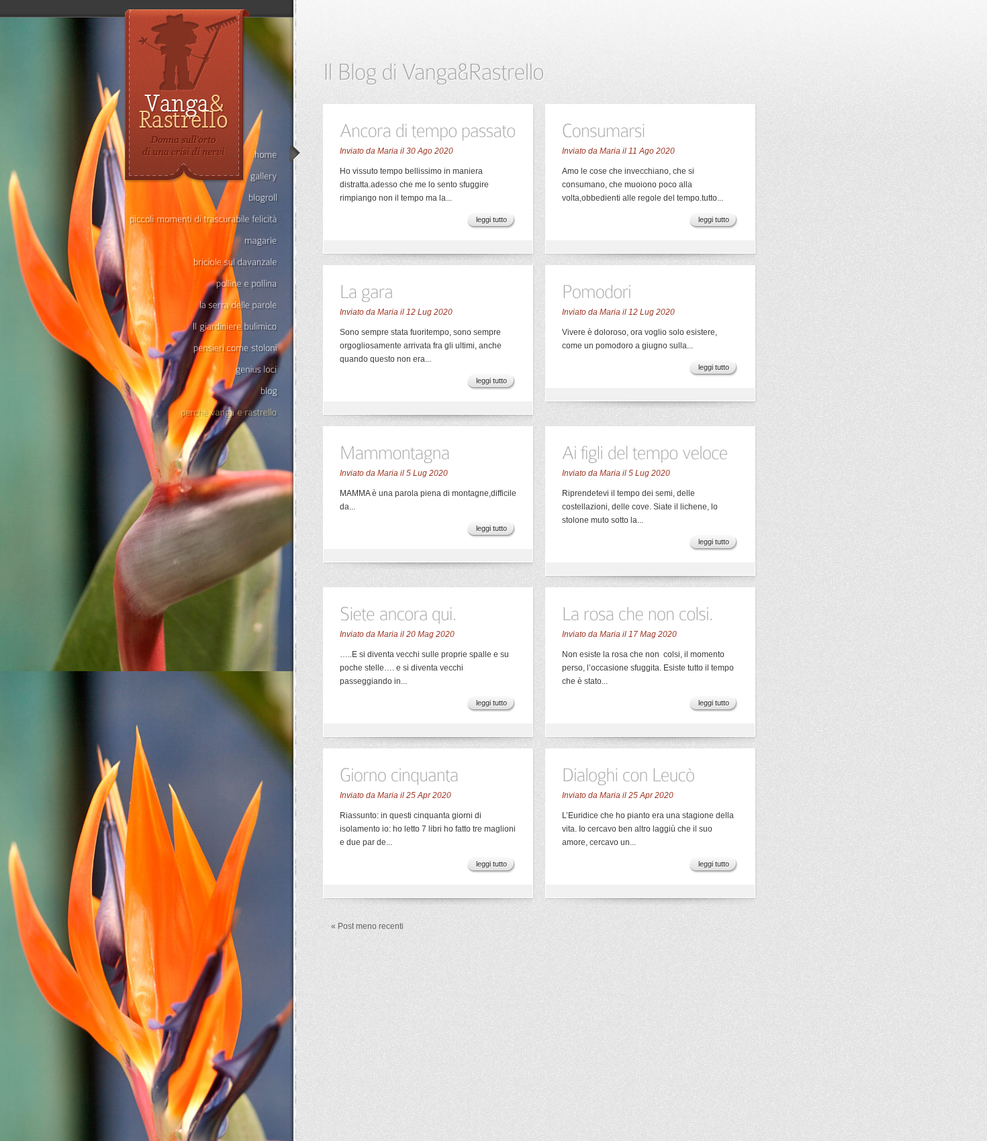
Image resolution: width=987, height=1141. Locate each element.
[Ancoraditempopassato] (428, 129)
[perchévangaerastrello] (203, 412)
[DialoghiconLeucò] (628, 773)
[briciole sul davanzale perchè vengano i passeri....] (203, 262)
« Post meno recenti (367, 926)
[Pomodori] (596, 290)
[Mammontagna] (395, 451)
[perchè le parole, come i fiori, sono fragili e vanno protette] (203, 305)
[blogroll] (203, 198)
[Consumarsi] (603, 129)
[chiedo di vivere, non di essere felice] (203, 348)
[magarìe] (203, 241)
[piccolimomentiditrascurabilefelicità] (203, 219)
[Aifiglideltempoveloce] (645, 451)
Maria (387, 151)
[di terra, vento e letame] (203, 284)
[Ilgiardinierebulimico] (203, 326)
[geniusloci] (203, 369)
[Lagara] (366, 290)
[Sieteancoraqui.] (398, 612)
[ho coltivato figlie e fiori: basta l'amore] (203, 391)
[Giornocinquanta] (399, 773)
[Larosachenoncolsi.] (637, 612)
